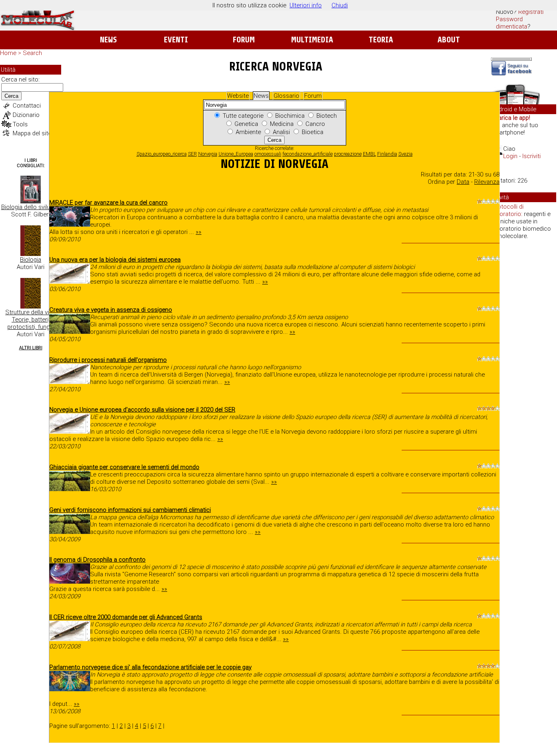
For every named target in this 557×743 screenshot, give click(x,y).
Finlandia (387, 154)
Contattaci (27, 105)
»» (198, 232)
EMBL (369, 154)
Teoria (381, 39)
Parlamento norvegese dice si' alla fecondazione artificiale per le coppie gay (150, 667)
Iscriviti (531, 156)
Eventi (176, 39)
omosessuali (267, 154)
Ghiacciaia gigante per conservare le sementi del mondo (124, 467)
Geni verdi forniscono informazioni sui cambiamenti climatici (130, 510)
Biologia (30, 259)
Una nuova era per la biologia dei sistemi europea (115, 259)
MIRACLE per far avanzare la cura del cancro (108, 202)
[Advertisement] (523, 371)
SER (192, 154)
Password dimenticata (511, 22)
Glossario (286, 95)
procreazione (348, 154)
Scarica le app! (510, 117)
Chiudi (340, 5)
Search (32, 53)
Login (510, 156)
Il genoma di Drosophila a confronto (97, 559)
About (449, 39)
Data (463, 181)
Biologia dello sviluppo (30, 207)
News (108, 39)
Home (8, 53)
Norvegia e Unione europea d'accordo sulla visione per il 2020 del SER (142, 409)
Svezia (405, 154)
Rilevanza (487, 181)
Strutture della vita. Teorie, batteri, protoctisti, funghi (30, 320)
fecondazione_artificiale (308, 154)
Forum (243, 39)
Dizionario (26, 115)
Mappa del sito (32, 133)
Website (238, 95)
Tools (20, 124)
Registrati (531, 11)
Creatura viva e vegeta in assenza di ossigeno (110, 309)
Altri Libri (30, 348)
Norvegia (207, 154)
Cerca (11, 96)
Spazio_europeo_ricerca (162, 154)
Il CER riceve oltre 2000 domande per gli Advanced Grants (125, 617)
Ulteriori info (306, 5)
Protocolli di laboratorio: (508, 210)
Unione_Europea (236, 154)
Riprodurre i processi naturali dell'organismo (108, 360)
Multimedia (312, 39)
